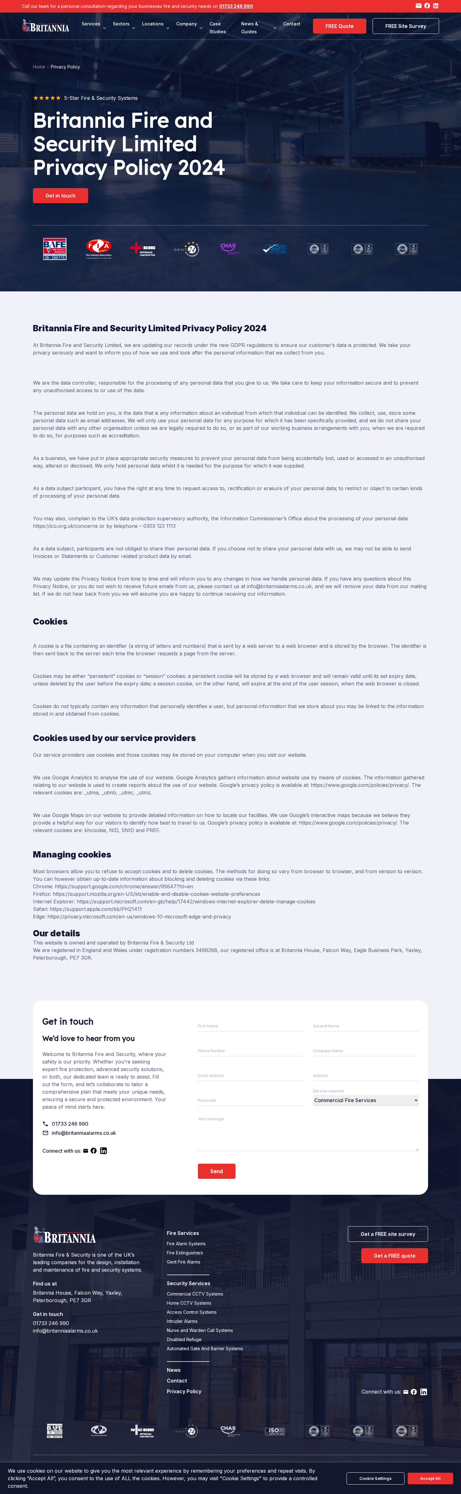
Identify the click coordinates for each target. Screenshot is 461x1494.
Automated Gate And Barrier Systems (205, 1348)
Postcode (207, 1100)
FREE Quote (340, 26)
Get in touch (60, 195)
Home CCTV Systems (189, 1303)
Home (39, 66)
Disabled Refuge (184, 1339)
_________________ (188, 1272)
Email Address (211, 1075)
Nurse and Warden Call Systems (200, 1330)
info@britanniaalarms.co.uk (84, 1133)
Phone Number (211, 1050)
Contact (291, 23)
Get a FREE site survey (388, 1234)
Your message (211, 1119)
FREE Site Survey (405, 26)
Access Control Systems (192, 1312)
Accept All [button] (430, 1478)
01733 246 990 (236, 6)
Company (186, 23)
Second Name (326, 1026)
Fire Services (183, 1233)
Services (91, 23)
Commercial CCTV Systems (195, 1293)
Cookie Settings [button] (375, 1478)
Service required (328, 1091)
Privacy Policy (184, 1391)
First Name (208, 1026)
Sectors (121, 23)
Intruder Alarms (182, 1321)
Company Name (328, 1050)
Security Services (188, 1283)
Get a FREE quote (395, 1256)
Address (320, 1075)
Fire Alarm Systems (186, 1243)
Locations (153, 23)
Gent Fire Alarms (183, 1261)
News (174, 1370)
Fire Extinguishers (185, 1252)
